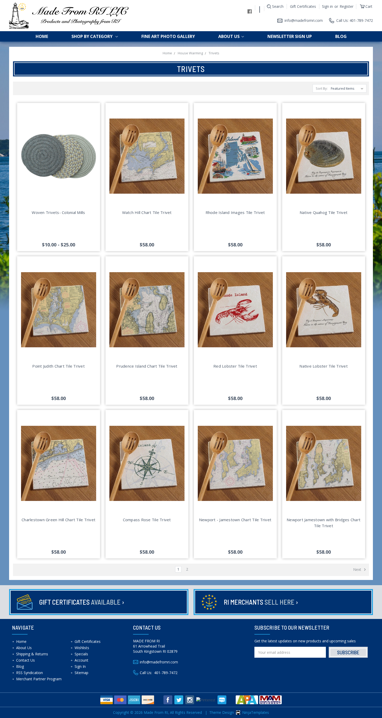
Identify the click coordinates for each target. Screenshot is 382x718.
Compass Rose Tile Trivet (147, 519)
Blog (341, 36)
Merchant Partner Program (39, 678)
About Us (229, 36)
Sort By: (322, 88)
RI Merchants (261, 602)
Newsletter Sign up (289, 36)
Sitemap (81, 672)
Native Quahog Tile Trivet (323, 212)
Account (81, 660)
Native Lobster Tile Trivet (323, 366)
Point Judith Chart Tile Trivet (58, 366)
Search (278, 6)
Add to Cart (147, 162)
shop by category (92, 36)
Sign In (80, 666)
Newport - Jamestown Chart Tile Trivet (235, 519)
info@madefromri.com (304, 20)
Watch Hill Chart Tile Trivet (147, 212)
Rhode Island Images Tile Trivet (235, 212)
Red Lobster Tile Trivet (235, 366)
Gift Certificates (303, 6)
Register (346, 6)
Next (357, 569)
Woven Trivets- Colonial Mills (58, 212)
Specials (81, 653)
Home (42, 36)
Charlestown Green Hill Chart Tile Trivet (58, 519)
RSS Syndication (29, 672)
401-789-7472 (165, 672)
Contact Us (25, 660)
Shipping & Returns (32, 653)
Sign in (327, 6)
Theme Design (221, 712)
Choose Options (58, 162)
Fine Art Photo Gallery (168, 36)
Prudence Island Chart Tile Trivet (146, 366)
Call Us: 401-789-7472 (354, 20)
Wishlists (82, 647)
